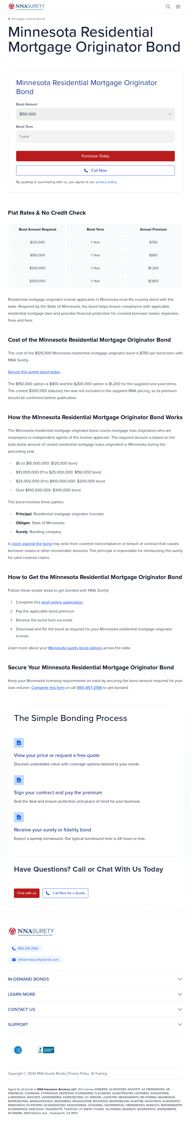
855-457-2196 (89, 687)
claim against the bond (32, 544)
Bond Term (24, 126)
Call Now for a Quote (69, 893)
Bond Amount (26, 104)
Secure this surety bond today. (34, 372)
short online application (62, 602)
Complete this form (48, 687)
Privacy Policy (78, 1073)
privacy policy (106, 182)
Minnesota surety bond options (75, 648)
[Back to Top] (15, 1119)
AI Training (99, 1073)
